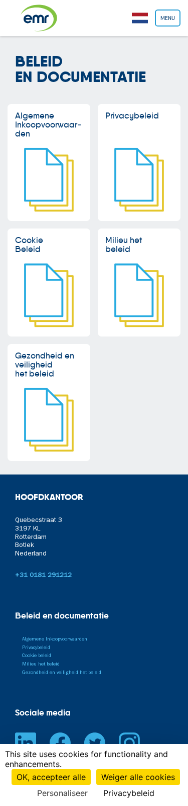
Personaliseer (62, 793)
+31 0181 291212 (43, 575)
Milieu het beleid (41, 664)
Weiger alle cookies (138, 777)
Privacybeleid (36, 648)
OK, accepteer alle (51, 777)
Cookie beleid (36, 656)
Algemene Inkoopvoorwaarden (54, 639)
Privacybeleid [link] (128, 793)
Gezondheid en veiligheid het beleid (61, 673)
